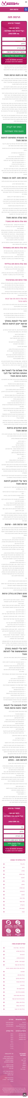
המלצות (23, 877)
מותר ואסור (22, 901)
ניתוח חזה (22, 985)
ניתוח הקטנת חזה (21, 988)
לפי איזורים (22, 891)
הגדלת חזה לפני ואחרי (20, 965)
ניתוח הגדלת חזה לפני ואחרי (18, 999)
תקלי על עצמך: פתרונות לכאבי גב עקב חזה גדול (7, 1066)
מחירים (23, 871)
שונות (23, 912)
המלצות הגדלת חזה (20, 992)
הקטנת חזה (22, 908)
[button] (26, 9)
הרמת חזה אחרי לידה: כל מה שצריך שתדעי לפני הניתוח (8, 1073)
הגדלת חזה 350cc (20, 1005)
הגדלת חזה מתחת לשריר (19, 995)
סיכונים (23, 894)
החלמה (23, 884)
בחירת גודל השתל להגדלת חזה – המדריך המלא (8, 1079)
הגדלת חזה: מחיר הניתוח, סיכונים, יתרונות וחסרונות (15, 970)
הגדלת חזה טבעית (20, 982)
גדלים (23, 867)
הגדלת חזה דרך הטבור (20, 1009)
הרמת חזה (22, 954)
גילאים (23, 881)
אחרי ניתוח (22, 898)
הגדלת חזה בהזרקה (20, 978)
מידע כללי (22, 864)
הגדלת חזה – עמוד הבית (19, 948)
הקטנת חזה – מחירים (20, 961)
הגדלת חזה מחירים (20, 951)
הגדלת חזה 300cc (20, 1002)
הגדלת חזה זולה (21, 975)
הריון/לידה (22, 905)
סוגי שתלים (22, 888)
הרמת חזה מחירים (21, 958)
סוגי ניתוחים (22, 874)
